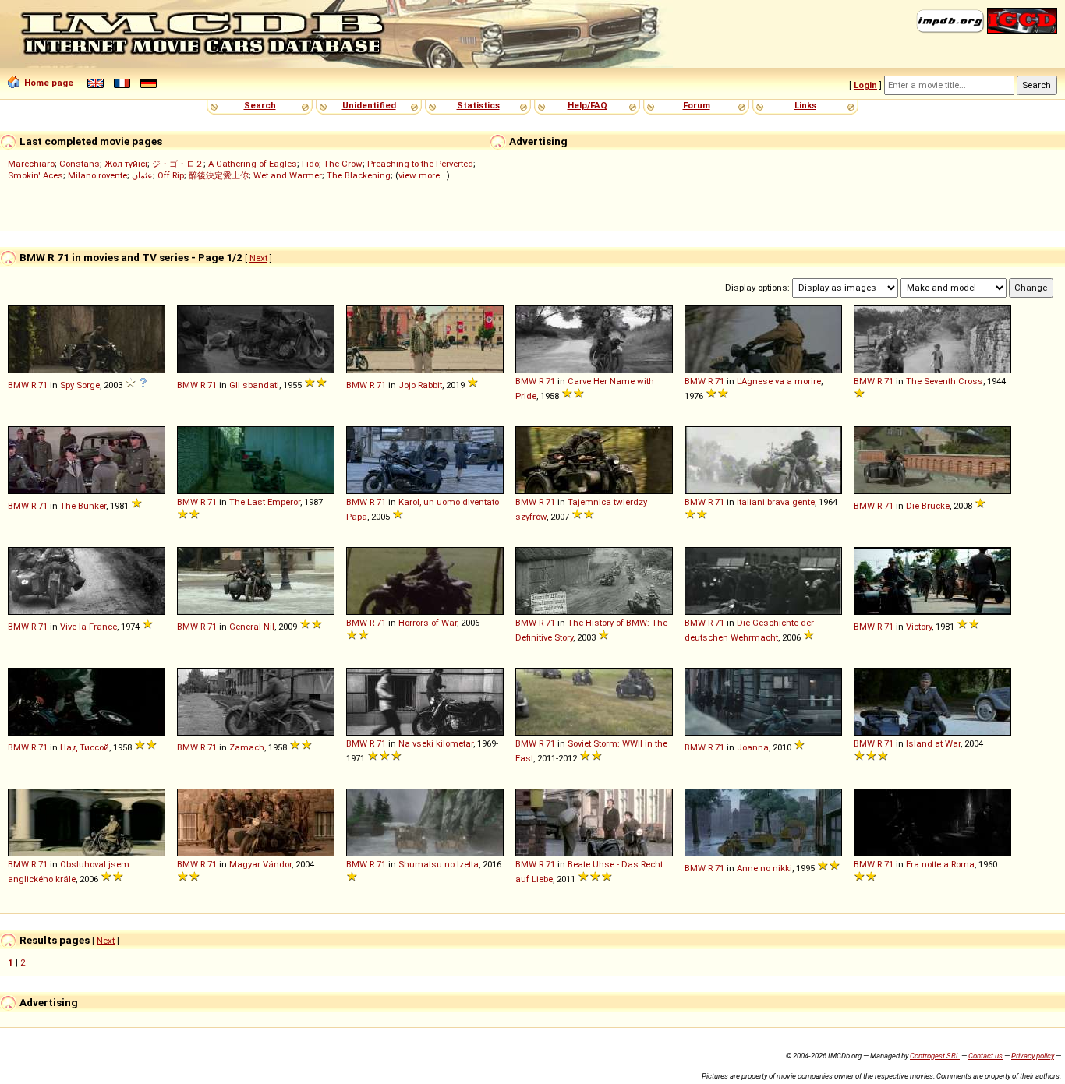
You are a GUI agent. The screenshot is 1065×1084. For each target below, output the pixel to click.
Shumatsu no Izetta (438, 864)
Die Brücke (928, 505)
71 (43, 385)
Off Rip (170, 175)
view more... (422, 175)
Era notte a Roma (940, 864)
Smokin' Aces (35, 175)
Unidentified (369, 105)
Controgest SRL (935, 1055)
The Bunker (83, 505)
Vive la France (88, 626)
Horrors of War (427, 622)
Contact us (985, 1055)
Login (865, 84)
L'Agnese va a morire (779, 381)
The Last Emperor (264, 501)
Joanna (753, 747)
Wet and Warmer (287, 175)
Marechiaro (31, 163)
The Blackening (359, 175)
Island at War (933, 743)
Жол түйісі (125, 163)
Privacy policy (1032, 1055)
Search (260, 105)
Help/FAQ (587, 105)
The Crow (343, 163)
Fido (310, 163)
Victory (919, 626)
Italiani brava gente (776, 501)
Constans (79, 163)
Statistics (478, 105)
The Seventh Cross (944, 381)
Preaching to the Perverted (420, 163)
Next (258, 257)
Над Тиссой (84, 747)
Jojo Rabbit (420, 385)
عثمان (142, 175)
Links (805, 105)
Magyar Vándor (260, 864)
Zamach (246, 747)
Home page (48, 82)
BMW (18, 385)
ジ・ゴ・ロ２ (177, 163)
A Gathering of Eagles (252, 163)
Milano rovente (97, 175)
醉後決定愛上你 (219, 175)
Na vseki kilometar (435, 743)
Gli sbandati (254, 385)
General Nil (251, 626)
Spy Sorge (80, 385)
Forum (696, 105)
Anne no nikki (764, 868)
